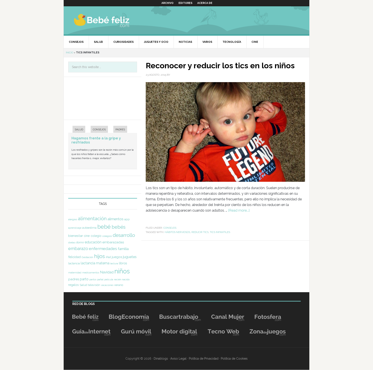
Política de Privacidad (203, 358)
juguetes (130, 257)
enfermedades (103, 248)
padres (73, 279)
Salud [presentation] (79, 129)
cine (87, 236)
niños (122, 271)
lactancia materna (95, 263)
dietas (71, 242)
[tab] (76, 129)
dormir (80, 242)
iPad (108, 257)
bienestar (75, 236)
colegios (107, 236)
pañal (100, 279)
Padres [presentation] (120, 129)
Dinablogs (161, 358)
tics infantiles (220, 232)
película (108, 279)
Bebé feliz (110, 20)
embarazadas (113, 242)
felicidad (74, 257)
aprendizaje (74, 227)
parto (84, 279)
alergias (72, 219)
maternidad (74, 272)
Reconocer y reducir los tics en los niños (220, 65)
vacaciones (107, 285)
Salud (83, 285)
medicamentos (90, 272)
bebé (104, 226)
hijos (99, 256)
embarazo (78, 248)
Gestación (87, 257)
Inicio (69, 52)
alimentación (92, 218)
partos (92, 279)
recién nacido (122, 279)
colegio (96, 236)
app (127, 219)
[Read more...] (239, 210)
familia (123, 249)
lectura (114, 263)
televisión (94, 285)
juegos (117, 257)
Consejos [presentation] (99, 129)
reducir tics (200, 232)
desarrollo (124, 235)
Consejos (169, 227)
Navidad (107, 272)
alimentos (115, 219)
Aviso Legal (178, 358)
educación (93, 242)
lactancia (74, 263)
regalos (73, 285)
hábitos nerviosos (177, 232)
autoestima (89, 227)
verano (118, 285)
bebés (118, 227)
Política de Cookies (234, 358)
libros (123, 263)
